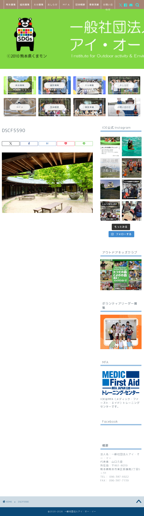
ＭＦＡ (66, 4)
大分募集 (39, 4)
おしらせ (52, 4)
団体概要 (80, 4)
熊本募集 (11, 4)
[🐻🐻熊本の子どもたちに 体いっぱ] (110, 168)
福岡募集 (25, 4)
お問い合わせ (108, 6)
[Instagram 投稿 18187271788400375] (132, 189)
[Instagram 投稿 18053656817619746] (110, 211)
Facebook (110, 421)
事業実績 (94, 4)
